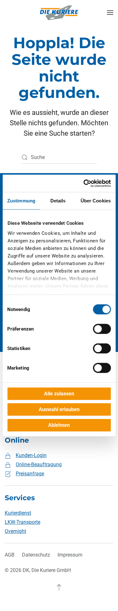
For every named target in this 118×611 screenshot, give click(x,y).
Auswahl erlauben (59, 409)
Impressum (70, 555)
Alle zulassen (59, 394)
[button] (110, 12)
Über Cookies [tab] (96, 200)
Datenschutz (36, 555)
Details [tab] (58, 200)
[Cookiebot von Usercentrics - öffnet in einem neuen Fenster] (84, 183)
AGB (9, 555)
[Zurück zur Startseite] (59, 12)
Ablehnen (59, 425)
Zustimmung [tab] (21, 200)
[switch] (102, 329)
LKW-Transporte (22, 522)
